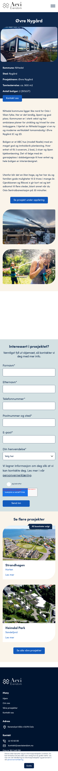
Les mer (9, 574)
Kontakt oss (12, 98)
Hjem (5, 698)
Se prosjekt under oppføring (29, 199)
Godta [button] (29, 765)
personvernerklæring (15, 759)
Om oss (6, 703)
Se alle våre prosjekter (29, 650)
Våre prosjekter (10, 707)
